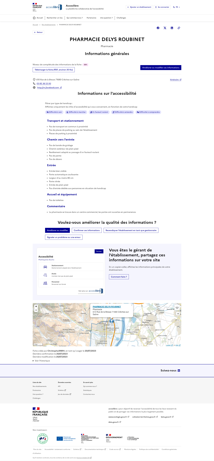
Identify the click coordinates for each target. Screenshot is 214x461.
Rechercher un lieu (55, 18)
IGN (177, 345)
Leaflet (168, 345)
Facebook (158, 27)
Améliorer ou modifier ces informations (160, 67)
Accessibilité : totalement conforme (57, 449)
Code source (114, 449)
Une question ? (106, 18)
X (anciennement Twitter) (164, 27)
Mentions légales (130, 449)
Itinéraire (174, 79)
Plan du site (37, 449)
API (59, 386)
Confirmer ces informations (87, 230)
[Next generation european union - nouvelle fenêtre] (66, 438)
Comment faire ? (119, 276)
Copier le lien (178, 27)
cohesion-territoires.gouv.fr (144, 417)
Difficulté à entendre (124, 112)
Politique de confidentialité (149, 449)
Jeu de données (63, 394)
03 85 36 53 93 (44, 83)
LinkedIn (178, 370)
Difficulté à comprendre (149, 112)
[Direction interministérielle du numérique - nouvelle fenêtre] (123, 438)
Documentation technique (94, 449)
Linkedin (171, 27)
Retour (40, 32)
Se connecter (163, 7)
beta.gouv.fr (166, 417)
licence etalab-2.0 (83, 458)
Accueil (40, 18)
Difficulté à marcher (77, 112)
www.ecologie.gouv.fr (117, 417)
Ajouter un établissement (140, 7)
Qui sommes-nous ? (75, 18)
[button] (131, 305)
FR (177, 7)
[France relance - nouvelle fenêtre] (43, 438)
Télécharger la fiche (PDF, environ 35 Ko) (54, 69)
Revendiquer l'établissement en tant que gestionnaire (131, 230)
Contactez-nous (89, 394)
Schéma (61, 390)
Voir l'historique (42, 360)
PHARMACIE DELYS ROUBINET (107, 306)
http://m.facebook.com (48, 87)
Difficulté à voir (55, 112)
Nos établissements (48, 25)
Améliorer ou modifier (57, 230)
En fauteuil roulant (100, 112)
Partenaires (91, 18)
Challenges (121, 18)
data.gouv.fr (113, 422)
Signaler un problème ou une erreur (63, 237)
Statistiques (87, 390)
